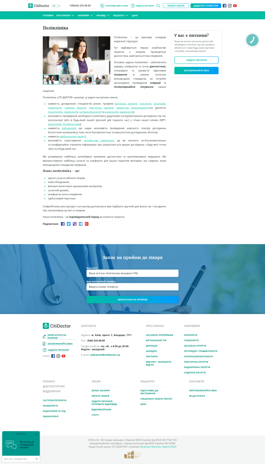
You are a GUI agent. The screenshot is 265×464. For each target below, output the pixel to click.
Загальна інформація (159, 335)
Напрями (83, 15)
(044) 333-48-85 (96, 340)
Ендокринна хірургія (197, 367)
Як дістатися (197, 395)
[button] (107, 39)
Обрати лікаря (100, 395)
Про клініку (63, 15)
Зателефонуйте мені (196, 70)
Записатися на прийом (132, 299)
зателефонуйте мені (116, 5)
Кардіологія (50, 405)
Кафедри (151, 351)
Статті (95, 414)
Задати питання (196, 60)
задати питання (145, 5)
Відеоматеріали (101, 409)
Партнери (152, 356)
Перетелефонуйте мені (203, 390)
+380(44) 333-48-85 (80, 6)
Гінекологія (191, 340)
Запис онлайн (101, 390)
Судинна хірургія (194, 372)
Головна (48, 15)
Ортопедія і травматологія (200, 351)
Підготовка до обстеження (149, 392)
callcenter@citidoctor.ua (105, 355)
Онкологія (190, 335)
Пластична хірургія (196, 361)
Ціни (135, 15)
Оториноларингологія (198, 356)
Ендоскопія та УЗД (54, 411)
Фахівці (101, 15)
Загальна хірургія (195, 345)
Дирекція (151, 345)
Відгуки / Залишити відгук (158, 363)
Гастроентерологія (54, 400)
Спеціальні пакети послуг (156, 398)
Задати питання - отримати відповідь (104, 403)
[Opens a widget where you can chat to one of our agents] (21, 446)
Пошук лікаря (175, 5)
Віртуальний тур (156, 340)
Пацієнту (118, 15)
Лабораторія (50, 416)
